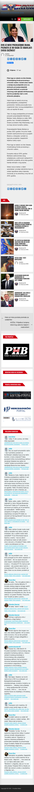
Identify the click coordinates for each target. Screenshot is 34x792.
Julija (10, 448)
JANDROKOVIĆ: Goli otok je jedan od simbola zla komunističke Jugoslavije (22, 294)
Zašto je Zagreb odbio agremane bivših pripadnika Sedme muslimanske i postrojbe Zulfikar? (16, 697)
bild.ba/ (9, 184)
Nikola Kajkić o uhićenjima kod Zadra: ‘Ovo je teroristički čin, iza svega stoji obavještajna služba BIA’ (16, 493)
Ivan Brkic (12, 437)
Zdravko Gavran (14, 604)
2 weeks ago (23, 724)
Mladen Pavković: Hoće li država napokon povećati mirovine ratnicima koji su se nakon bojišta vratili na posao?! (16, 669)
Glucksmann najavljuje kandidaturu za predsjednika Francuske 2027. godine (22, 277)
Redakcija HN (22, 213)
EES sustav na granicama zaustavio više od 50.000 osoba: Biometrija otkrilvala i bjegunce (22, 242)
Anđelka (7, 54)
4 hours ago (24, 444)
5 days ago (15, 495)
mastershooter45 (15, 647)
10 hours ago (25, 469)
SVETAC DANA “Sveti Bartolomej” (20, 259)
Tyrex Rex (12, 580)
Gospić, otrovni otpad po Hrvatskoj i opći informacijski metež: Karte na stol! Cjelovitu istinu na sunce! (16, 547)
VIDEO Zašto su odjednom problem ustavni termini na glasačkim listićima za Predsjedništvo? (23, 225)
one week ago (18, 549)
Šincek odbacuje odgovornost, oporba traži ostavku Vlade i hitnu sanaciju (16, 608)
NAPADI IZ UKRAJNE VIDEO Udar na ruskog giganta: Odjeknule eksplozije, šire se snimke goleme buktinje (23, 207)
